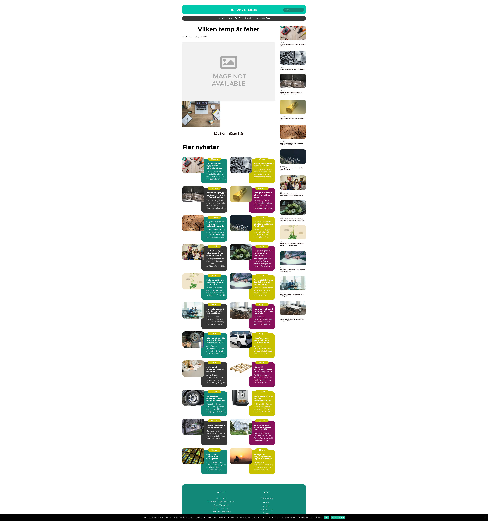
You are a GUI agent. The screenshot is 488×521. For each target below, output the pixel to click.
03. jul (262, 304)
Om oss (238, 18)
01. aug (262, 217)
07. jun (214, 421)
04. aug (261, 188)
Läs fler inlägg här (229, 133)
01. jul (261, 362)
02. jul (214, 333)
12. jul (262, 275)
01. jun (262, 450)
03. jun (214, 450)
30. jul (214, 275)
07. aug (261, 159)
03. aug (214, 217)
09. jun (262, 392)
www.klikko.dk (224, 512)
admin (203, 36)
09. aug (214, 159)
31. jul (214, 246)
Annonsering (225, 18)
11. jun (214, 392)
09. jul (214, 304)
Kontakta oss (263, 18)
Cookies (249, 18)
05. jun (262, 421)
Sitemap (267, 513)
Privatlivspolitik (338, 517)
